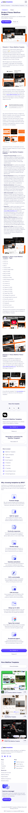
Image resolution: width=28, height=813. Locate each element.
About (2, 764)
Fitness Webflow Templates (18, 5)
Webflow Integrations (6, 778)
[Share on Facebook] (9, 408)
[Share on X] (14, 408)
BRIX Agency (21, 811)
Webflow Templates (5, 5)
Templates (3, 766)
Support (3, 768)
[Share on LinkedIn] (18, 408)
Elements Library (5, 780)
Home (2, 762)
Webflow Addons (5, 774)
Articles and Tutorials (6, 772)
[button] (26, 2)
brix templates (20, 391)
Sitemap (12, 808)
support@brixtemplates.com (13, 94)
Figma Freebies (4, 776)
